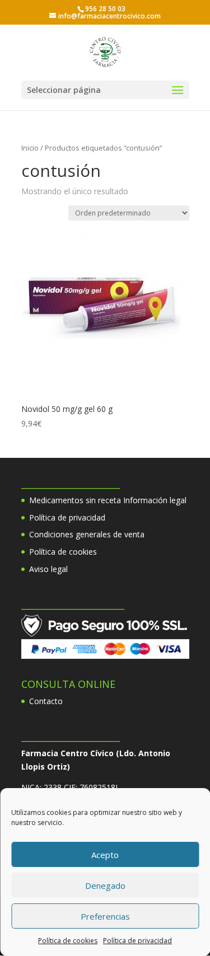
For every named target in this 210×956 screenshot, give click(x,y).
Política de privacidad (137, 940)
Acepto (105, 854)
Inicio (30, 148)
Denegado (105, 885)
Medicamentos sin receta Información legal (107, 500)
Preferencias (105, 916)
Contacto (46, 701)
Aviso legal (48, 569)
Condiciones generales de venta (86, 534)
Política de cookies (67, 940)
